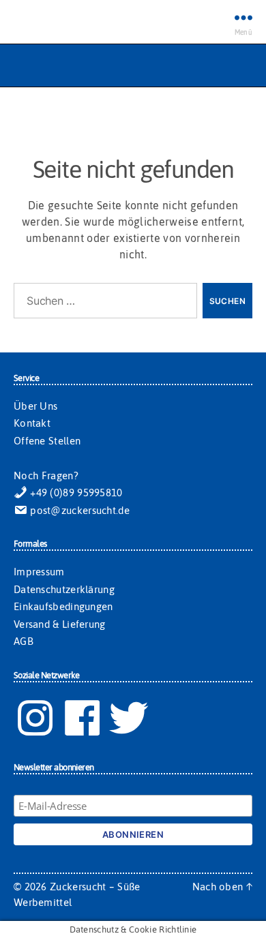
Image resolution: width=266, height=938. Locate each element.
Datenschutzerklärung (64, 589)
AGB (23, 641)
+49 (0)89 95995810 (75, 492)
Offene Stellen (47, 441)
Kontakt (32, 423)
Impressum (39, 571)
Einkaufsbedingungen (63, 606)
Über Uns (35, 406)
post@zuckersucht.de (78, 510)
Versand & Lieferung (60, 624)
